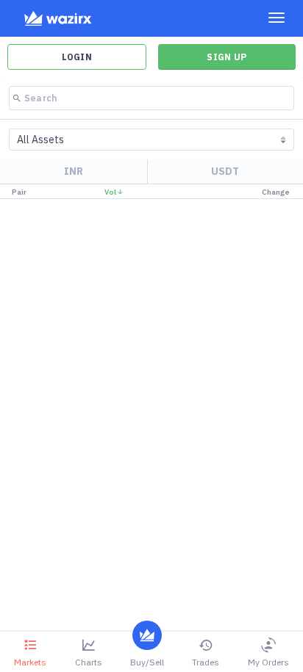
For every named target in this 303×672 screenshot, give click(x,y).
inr (73, 171)
